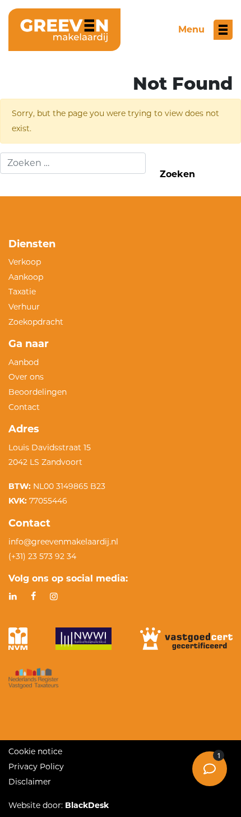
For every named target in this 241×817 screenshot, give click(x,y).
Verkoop (24, 262)
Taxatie (22, 292)
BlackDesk (87, 805)
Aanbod (23, 362)
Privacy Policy (36, 766)
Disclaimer (29, 782)
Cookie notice (35, 751)
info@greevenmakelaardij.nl (63, 542)
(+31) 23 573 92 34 (42, 556)
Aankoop (25, 277)
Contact (24, 407)
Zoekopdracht (35, 322)
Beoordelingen (37, 392)
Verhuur (24, 307)
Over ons (26, 377)
